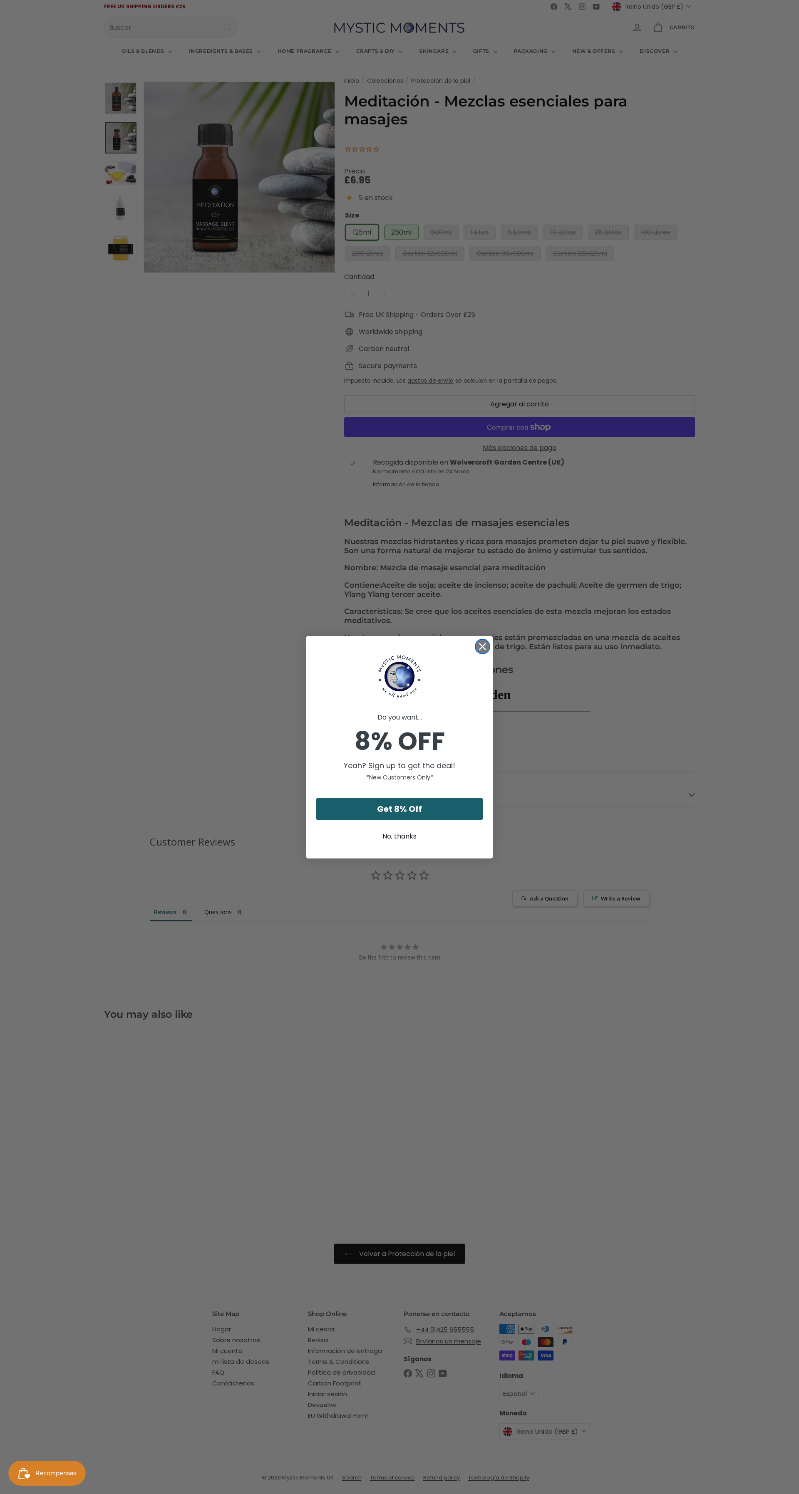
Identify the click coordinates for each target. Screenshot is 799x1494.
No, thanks (399, 836)
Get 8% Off (399, 809)
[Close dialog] (482, 646)
